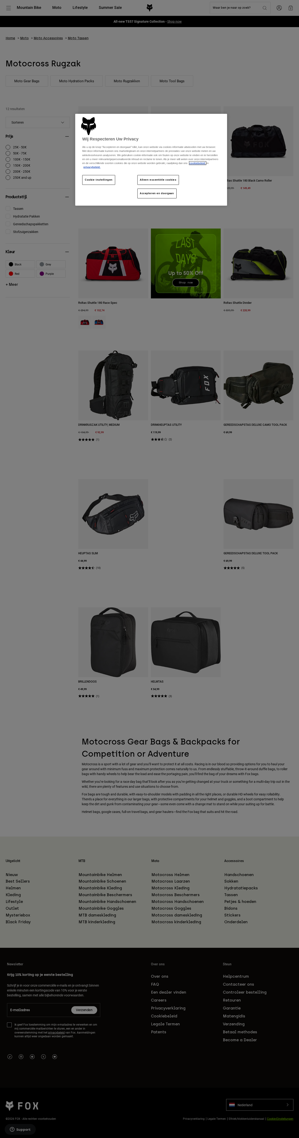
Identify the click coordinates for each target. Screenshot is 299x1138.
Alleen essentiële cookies (158, 179)
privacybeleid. (91, 167)
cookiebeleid (197, 163)
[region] (151, 160)
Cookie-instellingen (99, 179)
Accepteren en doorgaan (157, 193)
